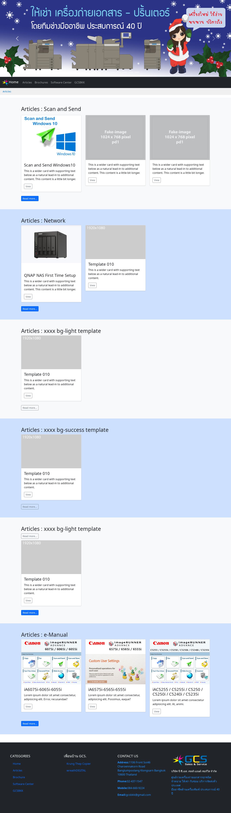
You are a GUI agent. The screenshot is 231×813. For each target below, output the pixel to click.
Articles (27, 82)
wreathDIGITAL (76, 770)
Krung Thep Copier (79, 764)
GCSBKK (79, 82)
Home (13, 82)
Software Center (61, 82)
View (28, 186)
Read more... (30, 198)
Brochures (41, 82)
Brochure (19, 777)
